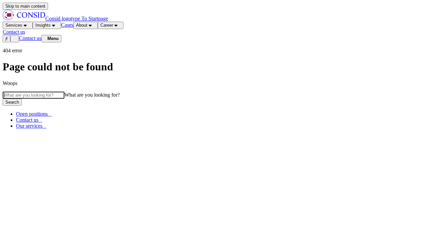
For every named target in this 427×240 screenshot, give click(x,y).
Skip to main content (25, 6)
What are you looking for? (92, 95)
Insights (43, 25)
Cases (67, 25)
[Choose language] (14, 38)
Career (106, 25)
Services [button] (13, 25)
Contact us (30, 38)
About (81, 25)
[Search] (6, 38)
